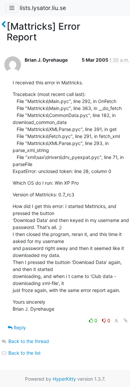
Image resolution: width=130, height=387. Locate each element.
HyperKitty (64, 379)
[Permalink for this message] (125, 320)
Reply (19, 327)
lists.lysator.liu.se (43, 7)
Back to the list (24, 353)
